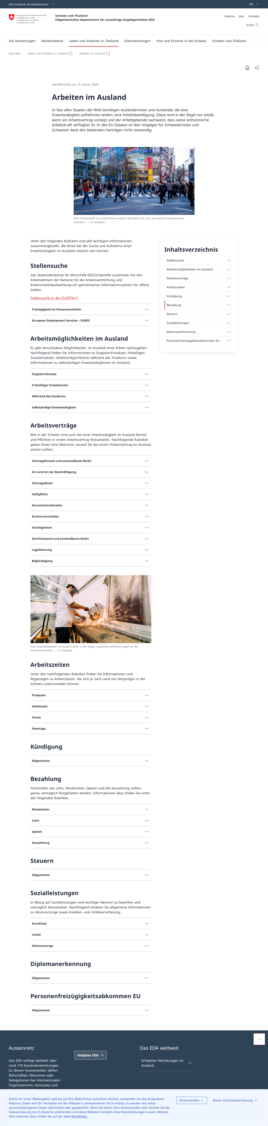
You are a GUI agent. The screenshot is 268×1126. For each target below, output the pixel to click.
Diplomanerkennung (181, 332)
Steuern (172, 314)
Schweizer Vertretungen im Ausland (162, 1063)
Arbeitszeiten (176, 287)
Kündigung (174, 296)
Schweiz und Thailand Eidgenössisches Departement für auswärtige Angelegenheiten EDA (105, 18)
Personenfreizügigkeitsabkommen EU (193, 341)
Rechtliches (79, 1116)
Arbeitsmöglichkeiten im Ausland (190, 269)
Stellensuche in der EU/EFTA (52, 298)
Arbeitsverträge (177, 278)
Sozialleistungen (178, 323)
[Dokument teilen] (256, 67)
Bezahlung (174, 305)
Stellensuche (175, 260)
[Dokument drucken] (247, 67)
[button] (22, 41)
